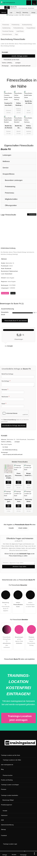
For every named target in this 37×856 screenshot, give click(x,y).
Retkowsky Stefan (28, 500)
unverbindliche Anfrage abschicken (13, 425)
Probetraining (9, 186)
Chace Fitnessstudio (18, 475)
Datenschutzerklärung (9, 419)
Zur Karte (5, 447)
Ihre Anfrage (5, 381)
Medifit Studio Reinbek (8, 126)
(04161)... (10, 62)
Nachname (5, 396)
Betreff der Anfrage (7, 374)
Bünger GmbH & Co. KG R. (28, 475)
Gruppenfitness (8, 174)
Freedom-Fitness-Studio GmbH (8, 104)
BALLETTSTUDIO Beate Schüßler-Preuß (8, 477)
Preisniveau (9, 193)
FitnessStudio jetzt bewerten (15, 320)
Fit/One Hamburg (28, 126)
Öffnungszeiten (10, 205)
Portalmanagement (6, 804)
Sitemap (3, 829)
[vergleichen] (2, 20)
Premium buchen (7, 775)
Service (5, 168)
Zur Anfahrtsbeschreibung (10, 449)
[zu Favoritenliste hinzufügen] (2, 16)
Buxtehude (8, 268)
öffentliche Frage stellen (19, 566)
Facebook (4, 835)
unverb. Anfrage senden (19, 56)
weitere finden (18, 604)
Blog (2, 769)
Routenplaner (32, 214)
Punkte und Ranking (7, 780)
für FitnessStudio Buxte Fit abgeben (6, 606)
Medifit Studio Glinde (28, 102)
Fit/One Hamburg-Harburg (19, 104)
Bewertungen (26, 12)
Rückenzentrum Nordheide (18, 501)
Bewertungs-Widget (8, 800)
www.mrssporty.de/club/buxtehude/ (21, 65)
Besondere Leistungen (13, 180)
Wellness (6, 161)
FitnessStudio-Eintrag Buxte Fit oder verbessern (7, 642)
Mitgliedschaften (11, 199)
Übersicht (3, 12)
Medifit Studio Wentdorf (18, 127)
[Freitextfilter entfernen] (29, 2)
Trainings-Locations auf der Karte (10, 755)
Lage (11, 12)
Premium (33, 78)
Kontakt (13, 293)
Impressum (4, 815)
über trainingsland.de (7, 764)
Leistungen (7, 155)
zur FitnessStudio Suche (2, 7)
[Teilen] (30, 853)
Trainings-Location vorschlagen (10, 784)
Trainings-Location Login (10, 844)
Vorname (4, 389)
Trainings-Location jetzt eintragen (20, 718)
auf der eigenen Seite (19, 640)
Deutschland (8, 274)
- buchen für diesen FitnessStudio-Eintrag (31, 641)
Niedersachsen (13, 271)
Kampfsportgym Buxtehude (8, 501)
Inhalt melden (22, 528)
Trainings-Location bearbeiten (9, 795)
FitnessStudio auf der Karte (11, 59)
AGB (2, 820)
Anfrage (33, 12)
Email (3, 403)
